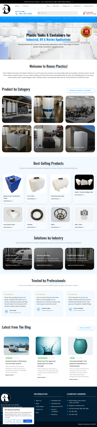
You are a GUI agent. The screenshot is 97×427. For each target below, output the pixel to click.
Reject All (18, 421)
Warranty (54, 414)
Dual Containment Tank (20, 18)
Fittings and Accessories (68, 18)
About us (17, 6)
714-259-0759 (73, 414)
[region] (18, 415)
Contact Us (26, 6)
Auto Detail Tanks (45, 18)
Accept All (27, 421)
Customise (9, 421)
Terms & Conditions (54, 410)
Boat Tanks (10, 18)
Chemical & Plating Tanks (33, 18)
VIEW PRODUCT (7, 201)
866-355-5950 (25, 13)
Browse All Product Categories (80, 90)
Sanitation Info (77, 6)
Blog (37, 412)
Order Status (56, 6)
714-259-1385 (73, 411)
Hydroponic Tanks (80, 18)
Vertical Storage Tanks (55, 18)
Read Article (9, 375)
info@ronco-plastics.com (76, 405)
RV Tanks (3, 18)
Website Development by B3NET (87, 424)
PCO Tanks (48, 21)
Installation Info (66, 6)
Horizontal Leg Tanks (90, 18)
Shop (48, 6)
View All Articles (85, 328)
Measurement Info (89, 6)
